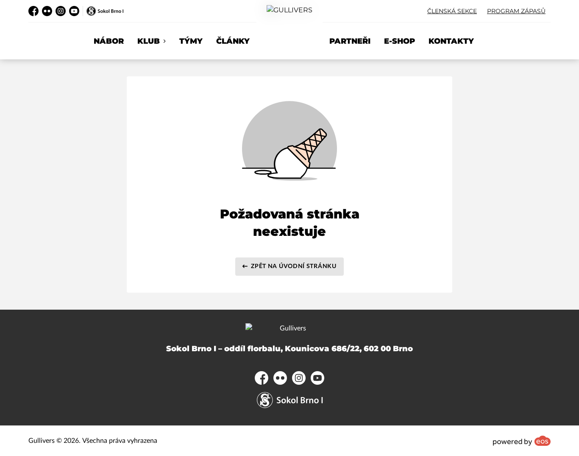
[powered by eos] (522, 441)
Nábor (109, 41)
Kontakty (451, 41)
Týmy (191, 41)
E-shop (399, 41)
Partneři (349, 41)
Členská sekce (452, 11)
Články (233, 41)
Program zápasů (516, 11)
